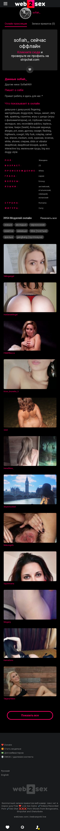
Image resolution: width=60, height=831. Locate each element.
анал (20, 130)
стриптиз (25, 116)
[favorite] (7, 827)
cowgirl (20, 134)
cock (30, 137)
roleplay (40, 134)
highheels (10, 134)
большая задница (40, 127)
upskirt (43, 145)
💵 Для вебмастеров (12, 753)
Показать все (48, 218)
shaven (13, 137)
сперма (25, 141)
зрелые (8, 237)
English (5, 775)
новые (8, 224)
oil (29, 120)
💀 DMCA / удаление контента (17, 757)
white (8, 141)
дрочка (28, 130)
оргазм (9, 127)
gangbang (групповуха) (30, 237)
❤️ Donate (6, 745)
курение (39, 137)
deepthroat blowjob (28, 145)
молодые (10, 123)
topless (47, 123)
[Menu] (5, 3)
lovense (49, 137)
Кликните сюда (28, 52)
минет (45, 113)
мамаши (22, 230)
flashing (47, 130)
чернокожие (37, 224)
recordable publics (32, 123)
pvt (15, 130)
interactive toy (12, 148)
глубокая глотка (41, 120)
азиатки (8, 230)
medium (22, 137)
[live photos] (22, 827)
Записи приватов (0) (43, 23)
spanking (14, 116)
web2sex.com (21, 817)
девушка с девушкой (17, 109)
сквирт (38, 130)
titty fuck (30, 134)
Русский (5, 771)
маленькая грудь (31, 148)
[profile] (37, 827)
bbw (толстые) (39, 230)
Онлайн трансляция (16, 23)
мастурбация (12, 113)
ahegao (9, 130)
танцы (37, 113)
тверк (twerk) (21, 127)
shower (16, 141)
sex (19, 123)
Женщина (43, 160)
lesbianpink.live (38, 817)
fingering (35, 109)
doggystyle (27, 113)
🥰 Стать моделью (11, 749)
